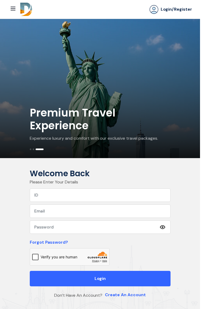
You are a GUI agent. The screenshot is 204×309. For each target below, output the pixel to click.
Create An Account (125, 295)
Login (100, 278)
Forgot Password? (49, 242)
